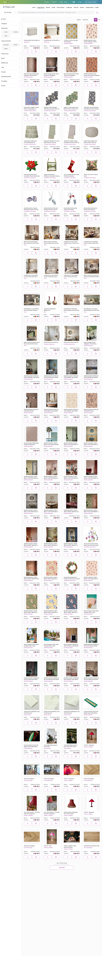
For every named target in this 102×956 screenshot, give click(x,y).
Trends (53, 7)
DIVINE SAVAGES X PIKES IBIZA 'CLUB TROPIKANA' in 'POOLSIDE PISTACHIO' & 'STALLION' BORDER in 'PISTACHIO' (71, 443)
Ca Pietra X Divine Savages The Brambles (71, 41)
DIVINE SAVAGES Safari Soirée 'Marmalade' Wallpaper (92, 74)
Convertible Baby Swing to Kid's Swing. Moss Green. (70, 745)
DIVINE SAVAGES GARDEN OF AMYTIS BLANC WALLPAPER (71, 678)
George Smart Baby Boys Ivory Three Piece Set (32, 712)
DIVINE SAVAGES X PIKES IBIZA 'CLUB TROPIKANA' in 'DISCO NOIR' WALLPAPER (51, 511)
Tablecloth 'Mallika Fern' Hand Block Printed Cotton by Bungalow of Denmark (51, 141)
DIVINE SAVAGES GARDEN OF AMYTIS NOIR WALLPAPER (31, 678)
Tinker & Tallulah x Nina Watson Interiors (70, 846)
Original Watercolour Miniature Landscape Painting (51, 175)
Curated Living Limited (30, 110)
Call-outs (76, 7)
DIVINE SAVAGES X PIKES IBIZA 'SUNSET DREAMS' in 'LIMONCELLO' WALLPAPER (70, 544)
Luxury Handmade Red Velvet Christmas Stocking (71, 175)
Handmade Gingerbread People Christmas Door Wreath (72, 578)
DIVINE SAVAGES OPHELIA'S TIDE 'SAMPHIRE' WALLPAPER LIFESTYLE (31, 376)
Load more (62, 867)
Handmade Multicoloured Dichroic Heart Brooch (90, 208)
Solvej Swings (47, 748)
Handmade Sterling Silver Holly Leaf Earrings (70, 208)
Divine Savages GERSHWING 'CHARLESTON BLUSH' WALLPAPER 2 (31, 443)
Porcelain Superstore (49, 344)
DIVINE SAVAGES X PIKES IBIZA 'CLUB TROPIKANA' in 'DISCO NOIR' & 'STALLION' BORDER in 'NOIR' (31, 511)
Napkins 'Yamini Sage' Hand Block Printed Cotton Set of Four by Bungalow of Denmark (71, 108)
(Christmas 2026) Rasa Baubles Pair (49, 309)
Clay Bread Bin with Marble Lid (32, 40)
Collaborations (90, 7)
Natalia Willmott (88, 714)
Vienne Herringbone (29, 778)
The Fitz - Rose (47, 845)
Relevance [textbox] (85, 19)
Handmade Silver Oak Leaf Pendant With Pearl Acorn (51, 208)
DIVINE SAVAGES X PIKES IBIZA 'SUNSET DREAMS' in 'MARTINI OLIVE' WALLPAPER (51, 544)
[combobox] (87, 19)
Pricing (61, 2)
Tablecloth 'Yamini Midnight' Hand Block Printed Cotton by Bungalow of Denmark (91, 108)
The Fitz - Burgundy (89, 745)
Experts (82, 7)
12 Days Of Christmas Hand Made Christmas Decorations (91, 544)
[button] (6, 2)
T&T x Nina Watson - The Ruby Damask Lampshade (32, 813)
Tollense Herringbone (29, 845)
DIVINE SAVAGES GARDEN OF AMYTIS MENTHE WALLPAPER (51, 678)
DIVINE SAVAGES (68, 43)
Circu (25, 245)
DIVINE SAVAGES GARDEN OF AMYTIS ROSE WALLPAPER (91, 645)
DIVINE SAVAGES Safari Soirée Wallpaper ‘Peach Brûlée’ (90, 41)
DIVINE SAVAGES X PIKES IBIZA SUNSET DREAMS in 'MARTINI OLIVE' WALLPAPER (31, 611)
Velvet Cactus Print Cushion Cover (91, 175)
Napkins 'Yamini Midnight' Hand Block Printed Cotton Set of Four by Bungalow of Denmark (52, 108)
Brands (48, 7)
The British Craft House (30, 177)
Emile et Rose (27, 714)
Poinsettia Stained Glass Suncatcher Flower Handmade (32, 175)
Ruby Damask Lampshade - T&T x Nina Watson (71, 813)
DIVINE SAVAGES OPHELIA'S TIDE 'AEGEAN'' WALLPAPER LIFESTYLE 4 (51, 376)
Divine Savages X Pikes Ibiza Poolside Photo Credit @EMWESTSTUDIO (91, 611)
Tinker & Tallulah (88, 747)
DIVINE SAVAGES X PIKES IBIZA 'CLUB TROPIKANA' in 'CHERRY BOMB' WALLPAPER (91, 477)
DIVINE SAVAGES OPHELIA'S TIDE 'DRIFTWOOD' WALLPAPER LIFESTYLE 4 (31, 410)
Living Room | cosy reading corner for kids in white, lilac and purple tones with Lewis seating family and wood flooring (91, 242)
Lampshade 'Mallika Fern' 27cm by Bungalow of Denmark (30, 141)
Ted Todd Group (28, 780)
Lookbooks (69, 7)
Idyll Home (26, 42)
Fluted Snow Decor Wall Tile (51, 342)
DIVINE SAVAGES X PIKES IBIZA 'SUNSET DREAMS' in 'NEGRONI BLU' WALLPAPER (71, 611)
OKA (45, 312)
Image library (40, 7)
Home (33, 7)
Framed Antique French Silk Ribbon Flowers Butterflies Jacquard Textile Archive (91, 712)
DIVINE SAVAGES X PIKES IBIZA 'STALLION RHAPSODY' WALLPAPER (51, 443)
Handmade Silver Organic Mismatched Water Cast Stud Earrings (31, 208)
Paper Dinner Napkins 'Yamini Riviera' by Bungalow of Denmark (31, 108)
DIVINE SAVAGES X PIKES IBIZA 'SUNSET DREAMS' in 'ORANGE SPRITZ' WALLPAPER (31, 544)
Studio (97, 7)
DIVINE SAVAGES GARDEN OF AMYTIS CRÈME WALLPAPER (91, 678)
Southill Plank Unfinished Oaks (91, 845)
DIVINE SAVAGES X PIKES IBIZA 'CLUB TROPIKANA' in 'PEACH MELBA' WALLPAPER (51, 477)
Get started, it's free (90, 2)
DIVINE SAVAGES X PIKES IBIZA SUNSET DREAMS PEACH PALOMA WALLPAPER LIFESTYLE (32, 578)
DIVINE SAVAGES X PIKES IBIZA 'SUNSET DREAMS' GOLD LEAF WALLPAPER (71, 511)
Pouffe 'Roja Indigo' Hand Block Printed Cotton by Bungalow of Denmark (90, 141)
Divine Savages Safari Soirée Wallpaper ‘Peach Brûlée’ (31, 74)
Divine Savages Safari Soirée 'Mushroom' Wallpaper (51, 74)
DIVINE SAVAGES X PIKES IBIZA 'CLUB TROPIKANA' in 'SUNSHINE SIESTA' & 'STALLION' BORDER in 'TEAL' (91, 443)
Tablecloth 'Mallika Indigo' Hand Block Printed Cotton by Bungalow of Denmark (71, 141)
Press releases (60, 7)
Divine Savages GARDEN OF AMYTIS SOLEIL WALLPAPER (71, 645)
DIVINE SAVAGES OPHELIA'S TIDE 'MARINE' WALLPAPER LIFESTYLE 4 (71, 376)
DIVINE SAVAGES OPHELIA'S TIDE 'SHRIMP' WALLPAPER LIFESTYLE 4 (51, 410)
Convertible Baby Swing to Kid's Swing (50, 745)
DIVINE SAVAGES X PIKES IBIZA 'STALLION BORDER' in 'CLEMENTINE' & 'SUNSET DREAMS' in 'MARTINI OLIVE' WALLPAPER (91, 511)
